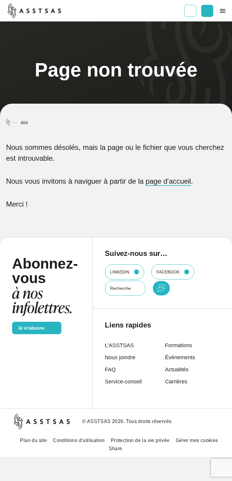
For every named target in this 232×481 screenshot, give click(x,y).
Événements (180, 357)
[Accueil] (8, 122)
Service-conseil (123, 382)
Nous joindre (120, 357)
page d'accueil (168, 181)
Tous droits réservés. (149, 421)
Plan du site (33, 440)
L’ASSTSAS (119, 345)
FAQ (110, 369)
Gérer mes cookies (197, 440)
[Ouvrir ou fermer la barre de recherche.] (207, 11)
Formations (178, 345)
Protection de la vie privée (140, 440)
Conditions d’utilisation (79, 440)
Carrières (176, 382)
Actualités (176, 369)
